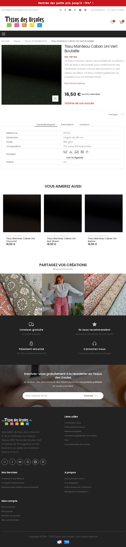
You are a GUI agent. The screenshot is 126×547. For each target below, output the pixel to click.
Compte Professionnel (13, 482)
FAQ (67, 440)
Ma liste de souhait (11, 515)
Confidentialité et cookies (77, 444)
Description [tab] (67, 124)
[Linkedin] (85, 10)
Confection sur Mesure (13, 478)
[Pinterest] (75, 10)
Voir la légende (74, 157)
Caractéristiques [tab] (46, 124)
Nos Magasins (98, 9)
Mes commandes (10, 519)
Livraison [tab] (84, 124)
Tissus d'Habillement (36, 41)
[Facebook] (65, 10)
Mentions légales (73, 431)
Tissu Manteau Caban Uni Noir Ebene (61, 240)
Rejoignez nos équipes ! (77, 491)
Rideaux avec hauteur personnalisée (20, 487)
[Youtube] (70, 10)
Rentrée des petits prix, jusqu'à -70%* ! (65, 3)
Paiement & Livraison (75, 427)
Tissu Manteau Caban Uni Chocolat (20, 240)
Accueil (5, 41)
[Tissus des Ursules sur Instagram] (21, 294)
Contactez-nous (73, 422)
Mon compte (117, 9)
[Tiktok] (80, 10)
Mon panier (7, 511)
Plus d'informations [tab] (75, 83)
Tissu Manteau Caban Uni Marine (102, 240)
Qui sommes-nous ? (75, 478)
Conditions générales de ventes (81, 435)
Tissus (17, 41)
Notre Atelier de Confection (78, 487)
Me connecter (9, 506)
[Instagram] (60, 10)
